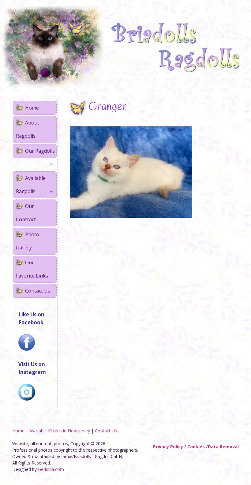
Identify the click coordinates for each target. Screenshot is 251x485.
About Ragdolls (27, 129)
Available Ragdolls (31, 185)
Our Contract (26, 213)
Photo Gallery (27, 241)
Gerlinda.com (51, 469)
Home (32, 107)
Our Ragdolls (40, 150)
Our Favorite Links (32, 269)
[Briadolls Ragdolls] (125, 46)
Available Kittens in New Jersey (59, 431)
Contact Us (37, 290)
